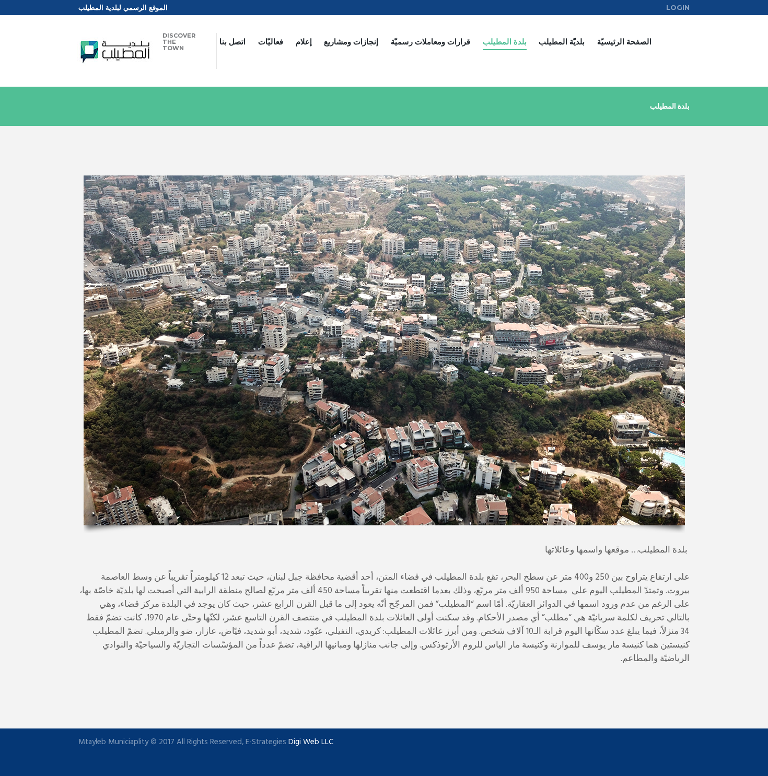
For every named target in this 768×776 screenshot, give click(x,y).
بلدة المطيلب (505, 41)
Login (678, 7)
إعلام (304, 41)
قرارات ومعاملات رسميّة (430, 41)
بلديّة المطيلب (562, 41)
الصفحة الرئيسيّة (624, 41)
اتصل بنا (232, 41)
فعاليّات (270, 41)
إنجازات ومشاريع (351, 41)
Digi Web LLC (310, 742)
